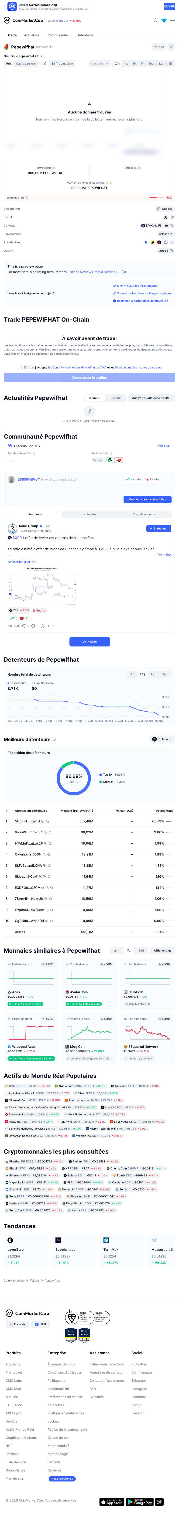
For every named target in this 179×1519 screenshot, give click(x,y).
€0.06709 (33, 1203)
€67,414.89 (32, 1168)
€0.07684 (85, 1182)
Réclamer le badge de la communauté (142, 300)
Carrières (55, 1470)
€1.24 (83, 1168)
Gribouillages (15, 1470)
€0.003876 (35, 1210)
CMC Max (13, 1389)
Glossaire (97, 1397)
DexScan (12, 1421)
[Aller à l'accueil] (23, 20)
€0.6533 (138, 1189)
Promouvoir (14, 1372)
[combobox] (99, 63)
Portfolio (12, 1454)
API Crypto (14, 1413)
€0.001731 (36, 1161)
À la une (12, 1397)
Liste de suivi (16, 1462)
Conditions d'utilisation (65, 1372)
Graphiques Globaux (21, 1438)
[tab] (45, 63)
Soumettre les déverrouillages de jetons (144, 293)
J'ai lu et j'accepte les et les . (93, 367)
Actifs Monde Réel (20, 1429)
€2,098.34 (33, 1175)
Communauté (141, 1372)
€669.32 (137, 1175)
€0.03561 (95, 1161)
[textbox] (70, 485)
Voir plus (164, 445)
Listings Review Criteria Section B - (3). (97, 272)
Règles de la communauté (67, 1429)
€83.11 (87, 1175)
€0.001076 (93, 1203)
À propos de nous (61, 1364)
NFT (9, 1446)
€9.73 (31, 1189)
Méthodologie (58, 1454)
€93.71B (63, 20)
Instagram (139, 1389)
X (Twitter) (139, 1364)
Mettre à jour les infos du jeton (137, 286)
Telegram (138, 1380)
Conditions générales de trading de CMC (79, 367)
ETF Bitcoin (14, 1405)
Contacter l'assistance (107, 1380)
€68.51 (33, 1182)
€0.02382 (94, 1210)
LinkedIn (138, 1413)
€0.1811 (134, 1182)
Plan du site (15, 1478)
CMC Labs (14, 1380)
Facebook (139, 1397)
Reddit (136, 1405)
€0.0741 (86, 1189)
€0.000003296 (35, 1196)
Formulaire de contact (106, 1372)
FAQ (93, 1389)
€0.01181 (137, 1168)
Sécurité (54, 1462)
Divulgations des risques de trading (138, 367)
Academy (13, 1364)
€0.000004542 (98, 1196)
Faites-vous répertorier (107, 1364)
